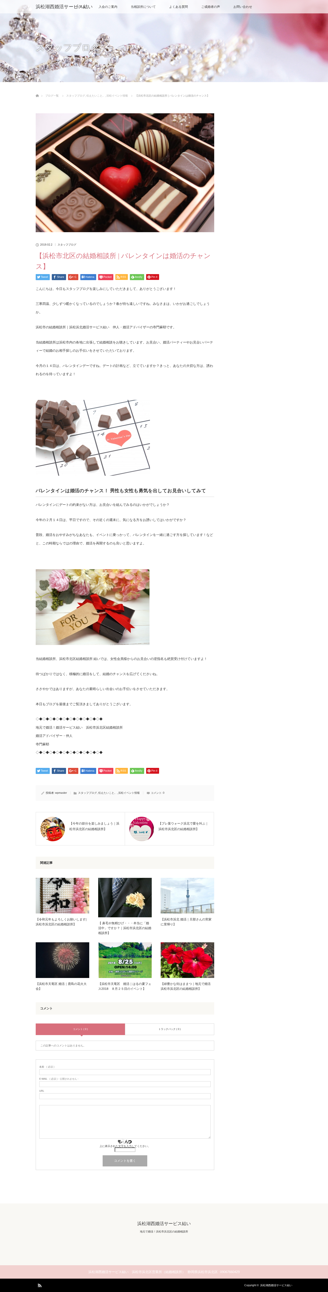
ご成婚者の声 (210, 6)
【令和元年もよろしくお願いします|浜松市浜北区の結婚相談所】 (61, 922)
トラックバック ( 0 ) (169, 1029)
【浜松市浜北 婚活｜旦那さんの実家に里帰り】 (186, 922)
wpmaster (61, 792)
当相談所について (143, 6)
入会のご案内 (108, 6)
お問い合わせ (242, 6)
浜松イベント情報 (129, 792)
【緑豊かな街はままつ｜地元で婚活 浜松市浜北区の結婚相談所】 (186, 986)
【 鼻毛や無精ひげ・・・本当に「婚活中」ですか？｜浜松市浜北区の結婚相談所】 (124, 928)
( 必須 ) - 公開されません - (59, 1079)
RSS (39, 1284)
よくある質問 (178, 6)
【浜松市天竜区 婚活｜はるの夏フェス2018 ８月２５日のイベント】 (124, 986)
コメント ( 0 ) (80, 1029)
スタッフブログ (67, 244)
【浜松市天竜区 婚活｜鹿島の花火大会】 (61, 986)
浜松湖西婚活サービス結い (64, 6)
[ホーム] (37, 90)
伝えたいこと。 (107, 792)
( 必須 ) (46, 1067)
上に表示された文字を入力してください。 (125, 1146)
